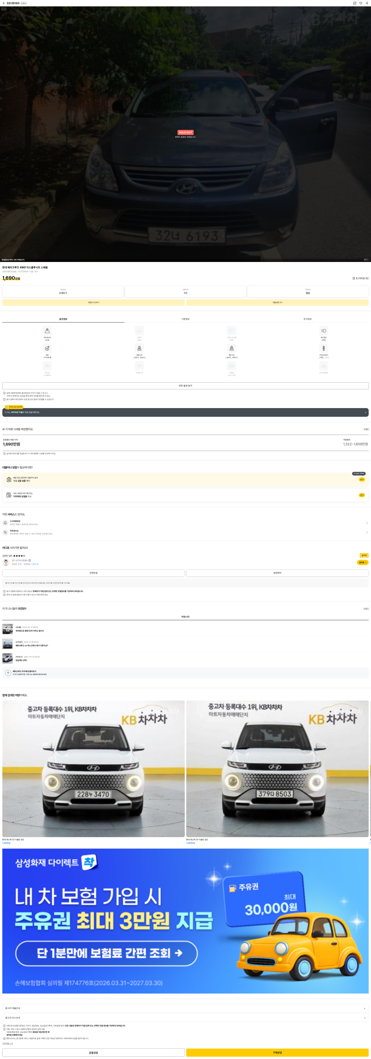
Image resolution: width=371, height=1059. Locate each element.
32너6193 (16, 3)
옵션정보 (63, 319)
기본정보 (185, 319)
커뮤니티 (185, 616)
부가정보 (308, 319)
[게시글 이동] (185, 629)
